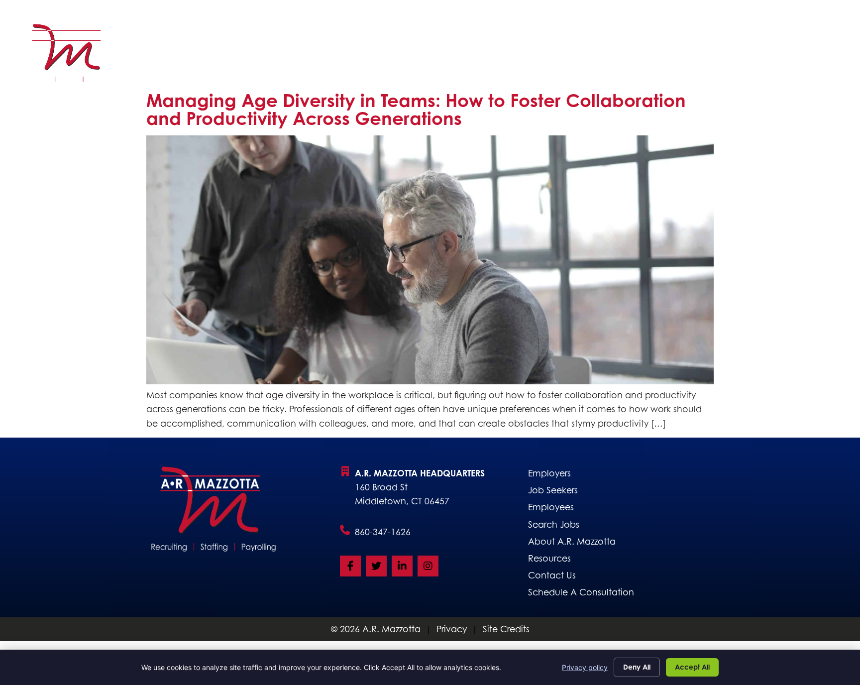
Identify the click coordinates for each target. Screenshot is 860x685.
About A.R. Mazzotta (553, 55)
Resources (724, 55)
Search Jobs (382, 55)
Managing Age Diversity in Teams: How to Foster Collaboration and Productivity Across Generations (416, 109)
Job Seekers (307, 55)
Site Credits (506, 629)
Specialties (456, 55)
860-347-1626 (383, 532)
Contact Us (800, 55)
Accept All (692, 667)
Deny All (636, 667)
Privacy (451, 629)
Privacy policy (585, 667)
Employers (230, 55)
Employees (650, 55)
